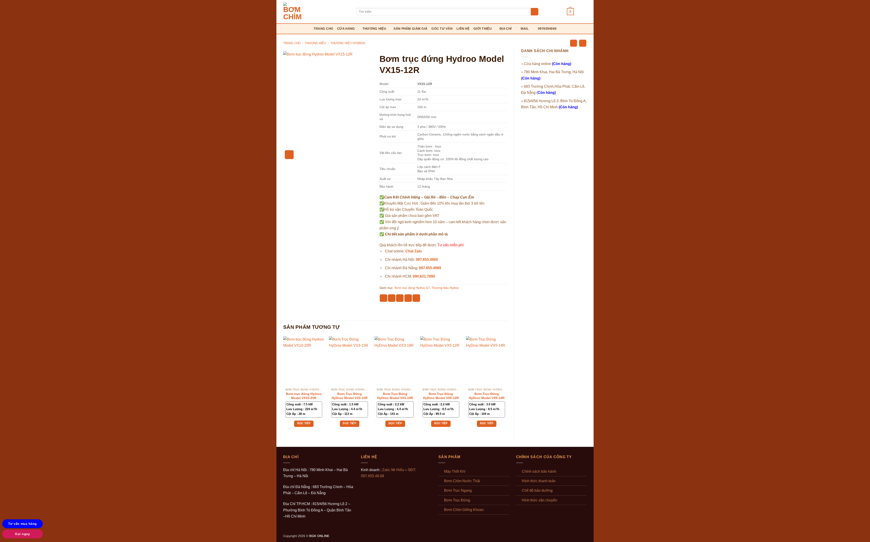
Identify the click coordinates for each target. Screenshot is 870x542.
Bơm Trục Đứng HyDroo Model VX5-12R (441, 396)
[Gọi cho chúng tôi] (555, 12)
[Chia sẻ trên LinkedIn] (416, 298)
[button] (570, 11)
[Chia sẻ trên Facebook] (383, 298)
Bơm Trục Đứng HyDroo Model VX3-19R (395, 396)
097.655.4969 (427, 259)
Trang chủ (323, 28)
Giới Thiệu (483, 28)
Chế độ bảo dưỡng (537, 490)
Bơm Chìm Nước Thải (462, 481)
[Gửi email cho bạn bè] (400, 298)
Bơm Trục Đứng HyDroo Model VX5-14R (487, 396)
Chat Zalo (413, 251)
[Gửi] (534, 11)
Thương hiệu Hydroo (348, 43)
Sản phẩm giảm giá (410, 28)
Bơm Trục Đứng (457, 500)
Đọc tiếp (304, 423)
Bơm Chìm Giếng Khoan (464, 510)
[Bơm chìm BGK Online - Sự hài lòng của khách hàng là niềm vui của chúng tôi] (316, 12)
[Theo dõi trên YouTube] (561, 12)
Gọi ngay (22, 534)
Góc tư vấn (441, 28)
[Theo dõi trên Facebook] (543, 12)
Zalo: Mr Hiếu (393, 470)
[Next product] (573, 43)
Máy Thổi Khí (454, 471)
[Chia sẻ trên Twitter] (391, 298)
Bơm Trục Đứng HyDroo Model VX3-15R (349, 396)
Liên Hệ (463, 28)
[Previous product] (582, 43)
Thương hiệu (374, 28)
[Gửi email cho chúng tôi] (549, 12)
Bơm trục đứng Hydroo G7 (412, 288)
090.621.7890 (424, 276)
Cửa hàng (346, 28)
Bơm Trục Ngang (458, 490)
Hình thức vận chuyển (539, 500)
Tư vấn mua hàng (22, 523)
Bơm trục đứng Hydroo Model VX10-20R (304, 396)
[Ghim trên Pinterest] (408, 298)
